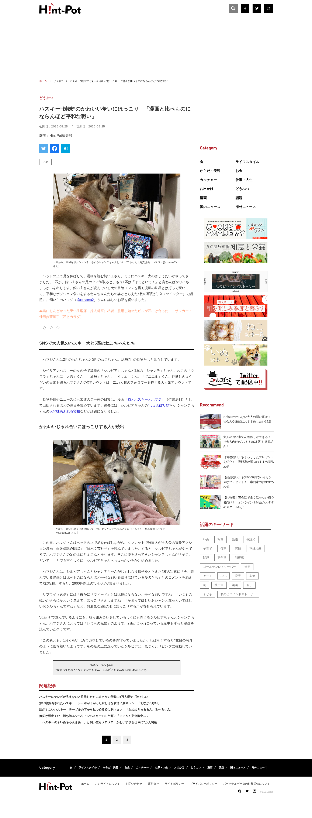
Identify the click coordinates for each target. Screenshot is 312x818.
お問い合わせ (134, 783)
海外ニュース (246, 207)
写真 (220, 539)
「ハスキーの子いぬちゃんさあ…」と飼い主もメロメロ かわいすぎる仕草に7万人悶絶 (98, 722)
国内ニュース (210, 207)
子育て (207, 548)
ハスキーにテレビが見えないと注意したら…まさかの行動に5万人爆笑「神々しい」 (95, 696)
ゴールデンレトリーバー (219, 566)
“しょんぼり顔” (159, 405)
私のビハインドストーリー (238, 594)
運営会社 (153, 783)
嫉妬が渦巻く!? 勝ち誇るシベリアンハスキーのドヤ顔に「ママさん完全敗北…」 (94, 716)
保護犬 (250, 539)
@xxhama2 (85, 300)
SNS (223, 576)
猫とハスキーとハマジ (145, 399)
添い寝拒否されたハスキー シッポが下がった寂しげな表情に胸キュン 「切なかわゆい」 (100, 703)
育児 (238, 576)
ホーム (85, 783)
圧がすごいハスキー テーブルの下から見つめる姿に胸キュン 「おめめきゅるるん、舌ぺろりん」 (106, 709)
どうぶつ (242, 189)
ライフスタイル (247, 162)
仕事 (223, 548)
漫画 (203, 198)
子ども (207, 594)
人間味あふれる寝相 (64, 411)
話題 (239, 198)
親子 (249, 585)
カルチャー (208, 180)
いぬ (45, 162)
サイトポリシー (174, 783)
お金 (239, 170)
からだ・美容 (210, 170)
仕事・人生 (244, 180)
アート (207, 576)
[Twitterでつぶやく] (43, 148)
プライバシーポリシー (203, 783)
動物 (235, 539)
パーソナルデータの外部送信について (246, 783)
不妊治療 (255, 548)
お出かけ (207, 189)
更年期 (222, 557)
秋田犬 (219, 585)
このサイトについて (107, 783)
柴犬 (252, 576)
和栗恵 (239, 557)
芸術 (247, 566)
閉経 (206, 557)
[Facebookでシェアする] (54, 148)
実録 (238, 548)
